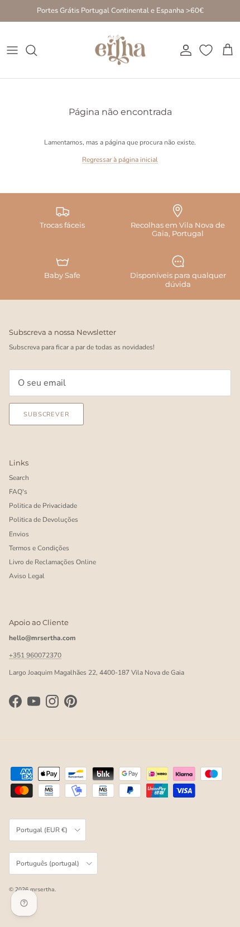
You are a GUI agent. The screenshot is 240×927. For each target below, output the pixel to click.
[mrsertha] (120, 50)
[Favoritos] (207, 50)
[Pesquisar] (37, 50)
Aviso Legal (27, 575)
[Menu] (12, 50)
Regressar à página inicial (120, 159)
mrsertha (42, 890)
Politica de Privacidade (43, 505)
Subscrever (46, 414)
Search (19, 477)
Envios (19, 534)
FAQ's (18, 491)
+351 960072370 (35, 655)
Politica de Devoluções (43, 519)
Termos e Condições (39, 548)
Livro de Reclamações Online (52, 562)
